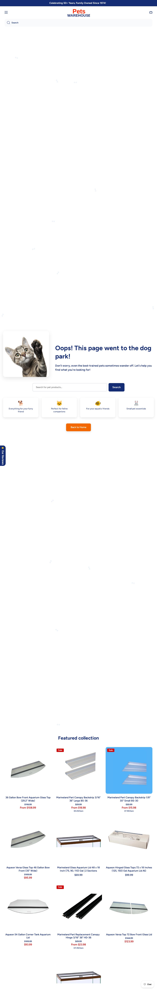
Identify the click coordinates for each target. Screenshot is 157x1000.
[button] (150, 12)
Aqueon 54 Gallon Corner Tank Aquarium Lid (28, 936)
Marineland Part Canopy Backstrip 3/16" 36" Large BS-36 (78, 799)
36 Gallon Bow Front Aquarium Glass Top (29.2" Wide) (28, 799)
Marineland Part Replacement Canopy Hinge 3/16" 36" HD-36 (78, 936)
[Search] (7, 23)
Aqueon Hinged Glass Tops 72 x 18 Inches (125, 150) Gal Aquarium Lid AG (129, 869)
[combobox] (78, 23)
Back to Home (78, 427)
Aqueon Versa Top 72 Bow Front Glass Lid (129, 934)
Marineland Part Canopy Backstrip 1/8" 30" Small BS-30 (129, 799)
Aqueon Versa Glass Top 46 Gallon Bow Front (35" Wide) (28, 869)
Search (116, 387)
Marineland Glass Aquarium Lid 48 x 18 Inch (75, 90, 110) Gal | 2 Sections (78, 869)
